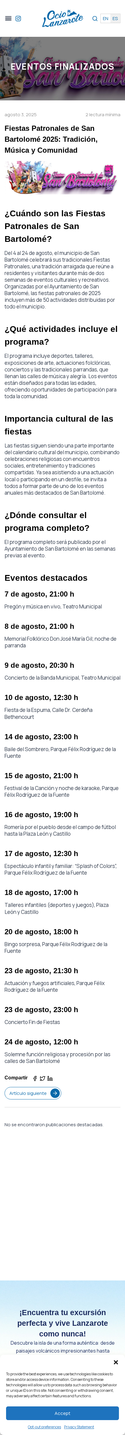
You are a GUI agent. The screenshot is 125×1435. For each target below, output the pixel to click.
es (115, 18)
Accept (62, 1413)
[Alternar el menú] (8, 18)
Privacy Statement (79, 1427)
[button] (116, 1362)
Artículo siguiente (28, 1093)
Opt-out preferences (44, 1427)
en (105, 18)
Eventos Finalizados (63, 66)
